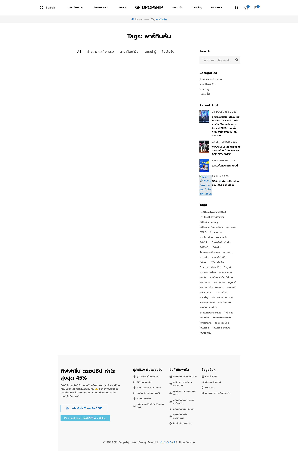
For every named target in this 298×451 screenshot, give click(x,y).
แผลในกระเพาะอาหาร (210, 312)
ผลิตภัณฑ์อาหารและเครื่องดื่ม (183, 401)
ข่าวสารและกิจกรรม (100, 51)
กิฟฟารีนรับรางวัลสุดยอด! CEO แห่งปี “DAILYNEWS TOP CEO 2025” (226, 150)
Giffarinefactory (208, 222)
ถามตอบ (209, 387)
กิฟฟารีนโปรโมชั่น (221, 242)
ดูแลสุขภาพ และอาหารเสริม (184, 392)
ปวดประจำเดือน (207, 272)
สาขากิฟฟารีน (129, 51)
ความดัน (203, 257)
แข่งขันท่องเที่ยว (208, 307)
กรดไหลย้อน (206, 237)
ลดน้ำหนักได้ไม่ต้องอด (211, 287)
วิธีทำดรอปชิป (144, 382)
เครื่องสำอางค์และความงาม (182, 383)
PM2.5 (203, 232)
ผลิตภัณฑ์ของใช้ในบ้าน (185, 376)
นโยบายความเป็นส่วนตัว (217, 393)
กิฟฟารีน (203, 242)
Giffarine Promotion (211, 227)
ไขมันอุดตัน (205, 333)
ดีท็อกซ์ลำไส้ (217, 262)
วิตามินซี (231, 287)
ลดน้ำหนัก (204, 282)
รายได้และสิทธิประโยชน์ (149, 387)
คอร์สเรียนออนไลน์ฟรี (148, 393)
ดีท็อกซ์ (203, 262)
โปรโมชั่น (168, 51)
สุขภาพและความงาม (222, 297)
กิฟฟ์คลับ (204, 247)
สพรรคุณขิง (205, 292)
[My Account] (236, 8)
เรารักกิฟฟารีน (207, 302)
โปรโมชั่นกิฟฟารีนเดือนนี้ (225, 165)
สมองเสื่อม (222, 292)
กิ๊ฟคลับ (216, 247)
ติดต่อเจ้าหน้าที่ (213, 382)
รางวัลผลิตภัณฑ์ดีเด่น (221, 277)
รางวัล (202, 277)
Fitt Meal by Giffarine (212, 217)
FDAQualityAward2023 (212, 212)
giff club (231, 227)
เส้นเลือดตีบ (224, 302)
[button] (85, 418)
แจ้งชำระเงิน (211, 376)
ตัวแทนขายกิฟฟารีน (209, 267)
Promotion (216, 232)
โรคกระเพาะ (205, 323)
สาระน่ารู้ (150, 51)
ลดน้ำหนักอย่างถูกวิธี (224, 282)
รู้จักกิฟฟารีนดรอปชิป (148, 376)
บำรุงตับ (228, 267)
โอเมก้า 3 (204, 327)
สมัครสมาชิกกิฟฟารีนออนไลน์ (150, 405)
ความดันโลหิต (219, 257)
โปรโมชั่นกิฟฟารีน (221, 317)
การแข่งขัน (222, 237)
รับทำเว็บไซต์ (168, 442)
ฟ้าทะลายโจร (225, 272)
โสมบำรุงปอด (222, 323)
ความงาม (228, 252)
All (79, 51)
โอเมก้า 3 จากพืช (221, 327)
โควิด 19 (229, 312)
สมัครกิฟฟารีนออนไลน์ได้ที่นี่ (86, 408)
